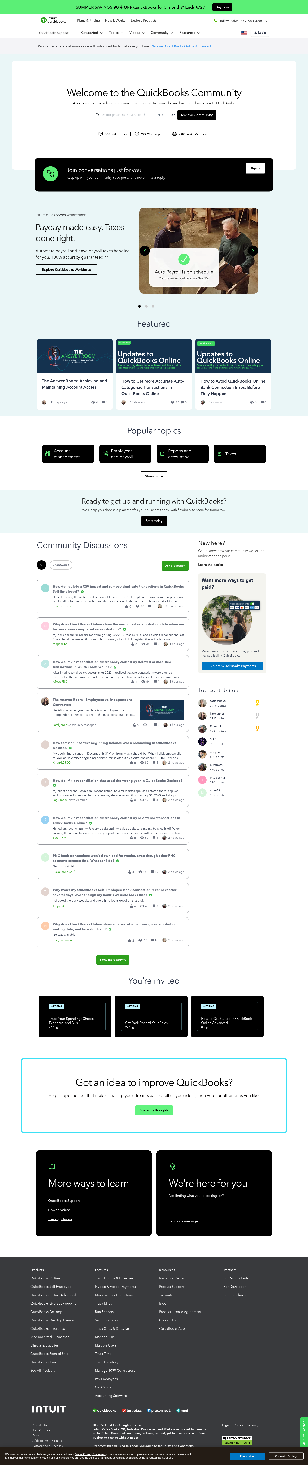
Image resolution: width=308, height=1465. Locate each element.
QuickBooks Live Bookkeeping (53, 1303)
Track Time (103, 1354)
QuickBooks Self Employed (50, 1287)
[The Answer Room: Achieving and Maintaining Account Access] (75, 374)
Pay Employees (106, 1379)
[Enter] (96, 115)
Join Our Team (42, 1430)
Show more (154, 476)
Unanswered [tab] (61, 565)
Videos (135, 33)
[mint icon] (188, 1410)
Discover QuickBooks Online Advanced (181, 46)
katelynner (60, 725)
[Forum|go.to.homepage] (54, 33)
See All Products (42, 1371)
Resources (188, 33)
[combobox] (129, 115)
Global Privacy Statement (90, 1454)
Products (37, 1270)
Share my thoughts (154, 1110)
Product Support (171, 1287)
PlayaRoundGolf (63, 872)
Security (252, 1425)
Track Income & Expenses (114, 1278)
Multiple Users (105, 1345)
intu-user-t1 (217, 777)
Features (101, 1270)
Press (35, 1435)
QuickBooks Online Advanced (53, 1295)
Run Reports (104, 1312)
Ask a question (175, 565)
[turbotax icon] (132, 1410)
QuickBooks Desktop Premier (52, 1320)
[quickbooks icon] (106, 1410)
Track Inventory (106, 1362)
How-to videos (59, 1210)
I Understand (247, 1456)
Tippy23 (58, 906)
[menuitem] (136, 32)
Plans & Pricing (88, 20)
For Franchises (235, 1295)
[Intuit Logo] (49, 1410)
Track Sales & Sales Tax (112, 1329)
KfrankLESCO (62, 762)
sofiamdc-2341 (220, 701)
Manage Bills (104, 1337)
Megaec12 (60, 644)
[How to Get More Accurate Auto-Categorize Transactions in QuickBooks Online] (154, 374)
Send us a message (183, 1221)
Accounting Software (111, 1396)
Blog (162, 1303)
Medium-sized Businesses (49, 1337)
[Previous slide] (145, 251)
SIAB (213, 739)
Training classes (60, 1219)
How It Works (115, 20)
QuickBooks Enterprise (47, 1329)
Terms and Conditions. (178, 1446)
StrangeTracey (62, 606)
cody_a (215, 752)
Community (160, 33)
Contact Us (167, 1320)
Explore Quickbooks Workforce (66, 270)
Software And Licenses (47, 1446)
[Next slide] (253, 251)
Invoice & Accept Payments (115, 1287)
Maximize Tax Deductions (114, 1295)
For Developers (235, 1287)
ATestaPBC (60, 681)
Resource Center (172, 1278)
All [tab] (41, 565)
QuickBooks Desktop (46, 1312)
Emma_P (215, 726)
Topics (114, 33)
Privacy (238, 1425)
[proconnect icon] (159, 1410)
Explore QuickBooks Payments (232, 666)
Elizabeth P (217, 765)
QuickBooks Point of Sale (49, 1354)
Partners (230, 1270)
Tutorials (165, 1295)
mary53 (215, 790)
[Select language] (245, 33)
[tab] (139, 306)
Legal (225, 1425)
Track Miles (103, 1303)
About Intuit (40, 1425)
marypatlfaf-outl (63, 940)
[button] (260, 33)
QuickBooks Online (45, 1278)
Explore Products (143, 20)
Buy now (222, 7)
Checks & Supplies (44, 1345)
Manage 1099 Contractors (115, 1371)
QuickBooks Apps (172, 1329)
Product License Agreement (180, 1312)
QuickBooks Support (64, 1201)
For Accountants (236, 1278)
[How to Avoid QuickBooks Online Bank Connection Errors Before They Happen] (233, 374)
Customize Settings (286, 1456)
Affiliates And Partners (47, 1441)
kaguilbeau (60, 800)
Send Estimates (106, 1320)
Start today (154, 521)
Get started (90, 33)
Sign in (255, 168)
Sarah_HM (59, 837)
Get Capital (103, 1387)
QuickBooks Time (43, 1362)
